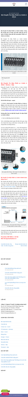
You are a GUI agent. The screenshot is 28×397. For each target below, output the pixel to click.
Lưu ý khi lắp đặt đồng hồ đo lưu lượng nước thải (15, 283)
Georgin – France (5, 337)
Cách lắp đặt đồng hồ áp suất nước (13, 268)
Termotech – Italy (5, 347)
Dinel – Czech (4, 331)
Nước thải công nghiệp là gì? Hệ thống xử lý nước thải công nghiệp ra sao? (15, 277)
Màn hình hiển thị (5, 339)
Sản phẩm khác (4, 342)
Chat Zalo (5, 390)
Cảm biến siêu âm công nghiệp (12, 288)
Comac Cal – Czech (5, 326)
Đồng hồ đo (3, 334)
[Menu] (2, 4)
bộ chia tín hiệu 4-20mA (9, 186)
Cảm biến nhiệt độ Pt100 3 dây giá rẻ (13, 272)
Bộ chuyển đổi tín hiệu (14, 13)
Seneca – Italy (4, 344)
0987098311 (5, 393)
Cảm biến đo (4, 324)
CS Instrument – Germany (7, 329)
